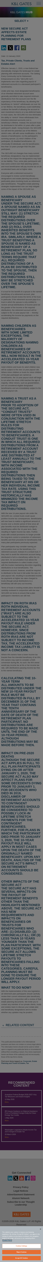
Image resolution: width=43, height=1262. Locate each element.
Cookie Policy (7, 1240)
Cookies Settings (21, 1246)
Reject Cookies (21, 1252)
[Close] (40, 1229)
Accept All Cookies (21, 1258)
